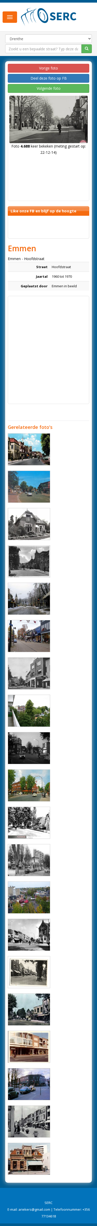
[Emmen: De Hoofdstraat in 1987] (29, 599)
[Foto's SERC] (49, 16)
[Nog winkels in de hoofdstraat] (29, 636)
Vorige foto (48, 68)
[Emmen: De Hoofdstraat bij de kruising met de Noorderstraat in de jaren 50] (29, 1009)
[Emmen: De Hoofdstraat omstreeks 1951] (29, 823)
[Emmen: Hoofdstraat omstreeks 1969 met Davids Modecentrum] (29, 1047)
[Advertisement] (48, 347)
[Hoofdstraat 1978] (29, 487)
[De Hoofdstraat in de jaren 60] (29, 1121)
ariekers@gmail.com (34, 1209)
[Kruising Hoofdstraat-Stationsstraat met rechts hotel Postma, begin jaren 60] (29, 935)
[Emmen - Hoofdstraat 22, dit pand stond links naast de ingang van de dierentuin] (29, 524)
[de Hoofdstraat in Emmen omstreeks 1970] (29, 860)
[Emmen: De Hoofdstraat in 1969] (29, 673)
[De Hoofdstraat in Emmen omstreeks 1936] (29, 561)
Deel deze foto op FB (49, 78)
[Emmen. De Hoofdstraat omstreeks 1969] (29, 748)
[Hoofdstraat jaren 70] (29, 1084)
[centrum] (29, 897)
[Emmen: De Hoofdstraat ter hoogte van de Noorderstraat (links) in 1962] (29, 785)
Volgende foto (49, 88)
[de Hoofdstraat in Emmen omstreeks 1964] (29, 449)
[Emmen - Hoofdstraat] (29, 711)
